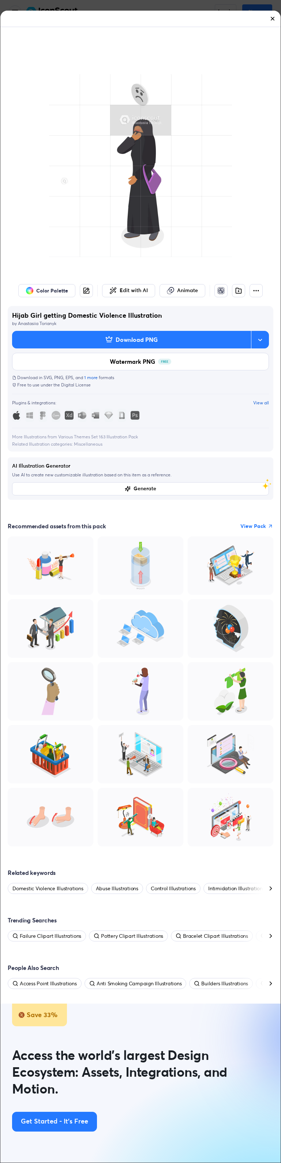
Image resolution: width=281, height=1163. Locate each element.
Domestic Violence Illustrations (47, 888)
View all (261, 402)
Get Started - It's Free (54, 1121)
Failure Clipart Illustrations (50, 936)
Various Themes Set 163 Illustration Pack (98, 436)
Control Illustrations (173, 888)
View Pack (253, 526)
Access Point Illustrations (48, 983)
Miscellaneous (88, 444)
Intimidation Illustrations (236, 888)
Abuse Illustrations (117, 888)
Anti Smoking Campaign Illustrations (139, 983)
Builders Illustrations (224, 983)
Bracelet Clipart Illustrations (215, 936)
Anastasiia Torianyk (37, 323)
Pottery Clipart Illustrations (132, 936)
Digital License (76, 385)
